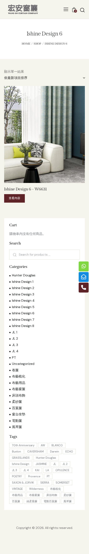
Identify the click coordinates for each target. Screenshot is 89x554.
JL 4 (15, 351)
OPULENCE (62, 470)
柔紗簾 (17, 401)
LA (47, 470)
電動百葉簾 (50, 501)
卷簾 (15, 370)
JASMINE (41, 464)
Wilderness (36, 489)
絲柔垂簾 (31, 501)
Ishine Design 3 (23, 294)
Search (14, 254)
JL (54, 464)
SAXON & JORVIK (23, 482)
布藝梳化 (18, 376)
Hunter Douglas (23, 275)
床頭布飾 (18, 395)
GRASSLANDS (21, 458)
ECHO (69, 451)
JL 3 (15, 345)
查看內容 (14, 198)
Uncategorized (23, 364)
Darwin (54, 451)
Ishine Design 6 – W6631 (25, 189)
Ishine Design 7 (23, 319)
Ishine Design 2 (23, 288)
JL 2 (15, 338)
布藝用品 (18, 383)
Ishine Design (20, 464)
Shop (37, 43)
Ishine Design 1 (22, 281)
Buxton (16, 451)
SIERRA (44, 482)
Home (26, 43)
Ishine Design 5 (23, 307)
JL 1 (14, 332)
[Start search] (82, 10)
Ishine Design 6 (23, 313)
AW (43, 445)
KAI (37, 470)
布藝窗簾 (18, 389)
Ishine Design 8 (23, 326)
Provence (34, 476)
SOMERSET (63, 482)
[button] (39, 134)
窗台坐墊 (18, 414)
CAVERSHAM (35, 451)
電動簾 (17, 421)
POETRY (17, 476)
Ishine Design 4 (23, 300)
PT (14, 357)
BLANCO (57, 445)
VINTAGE (17, 489)
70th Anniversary (23, 445)
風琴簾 (17, 427)
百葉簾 (17, 408)
